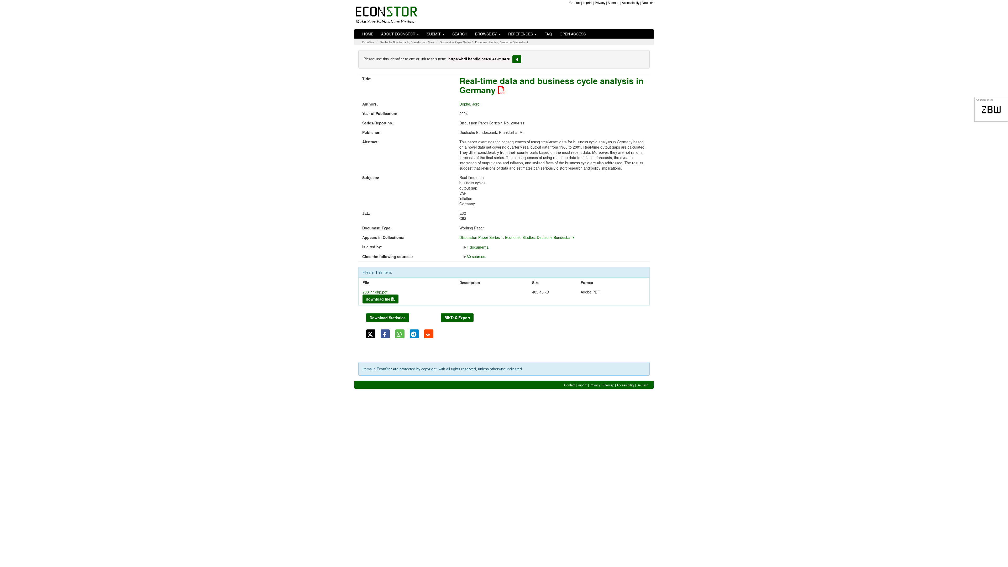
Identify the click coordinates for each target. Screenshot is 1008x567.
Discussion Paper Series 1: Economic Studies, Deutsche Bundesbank (484, 42)
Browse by (486, 33)
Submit (434, 33)
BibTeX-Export (457, 317)
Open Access (573, 33)
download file (378, 299)
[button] (370, 333)
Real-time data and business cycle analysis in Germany (551, 85)
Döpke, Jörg (469, 104)
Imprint (587, 2)
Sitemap (614, 2)
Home (367, 33)
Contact (574, 2)
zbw (991, 109)
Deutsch (648, 2)
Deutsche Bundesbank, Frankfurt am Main (407, 42)
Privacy (600, 2)
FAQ (548, 33)
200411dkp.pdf (375, 292)
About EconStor (398, 33)
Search (459, 33)
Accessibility (630, 2)
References (521, 33)
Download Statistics (388, 317)
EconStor (368, 42)
